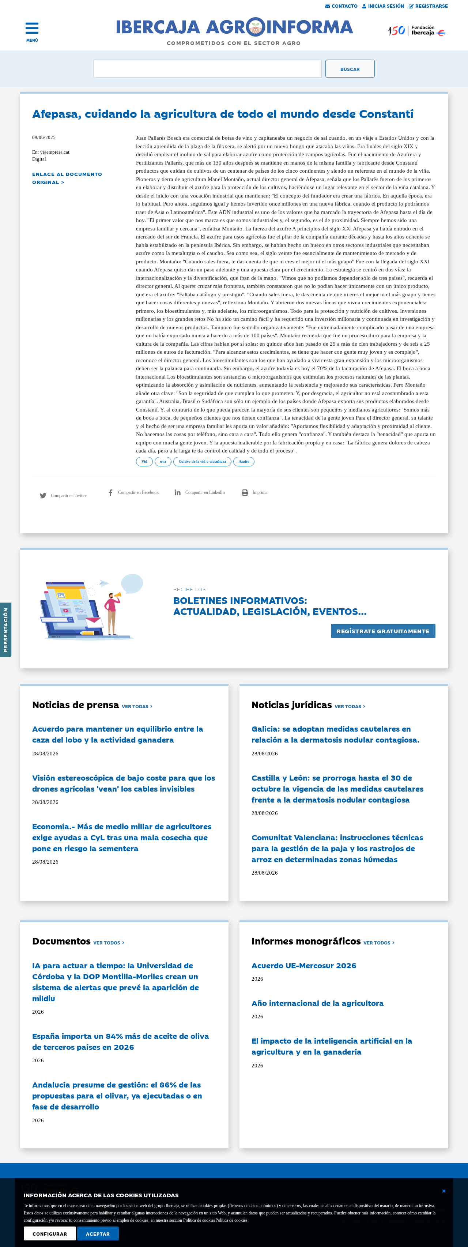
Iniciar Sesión (386, 5)
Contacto (345, 5)
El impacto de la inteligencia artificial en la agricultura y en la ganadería (332, 1046)
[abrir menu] (32, 28)
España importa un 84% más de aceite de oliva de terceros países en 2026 (120, 1041)
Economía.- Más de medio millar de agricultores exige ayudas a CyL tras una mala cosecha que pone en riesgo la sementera (121, 836)
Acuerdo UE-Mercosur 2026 (304, 964)
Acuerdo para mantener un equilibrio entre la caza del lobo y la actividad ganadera (117, 734)
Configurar (50, 1233)
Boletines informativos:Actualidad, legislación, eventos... (270, 605)
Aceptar (98, 1233)
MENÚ (32, 40)
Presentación (5, 630)
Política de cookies (231, 1220)
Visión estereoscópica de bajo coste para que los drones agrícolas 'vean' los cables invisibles (123, 783)
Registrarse (431, 5)
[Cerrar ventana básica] (443, 1191)
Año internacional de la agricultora (318, 1002)
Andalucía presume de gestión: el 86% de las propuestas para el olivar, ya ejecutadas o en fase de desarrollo (117, 1095)
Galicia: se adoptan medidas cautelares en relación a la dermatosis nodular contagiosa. (336, 734)
